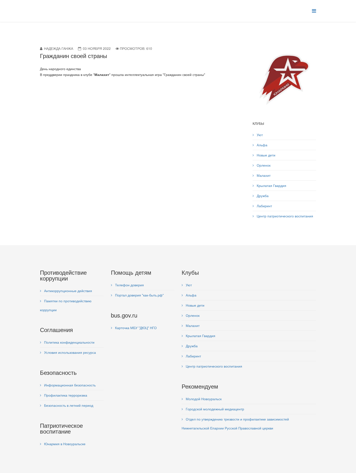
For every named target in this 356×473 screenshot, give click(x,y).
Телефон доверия (129, 284)
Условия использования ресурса (69, 352)
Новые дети (265, 155)
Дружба (262, 195)
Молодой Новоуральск (203, 398)
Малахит (263, 175)
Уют (259, 134)
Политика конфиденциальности (68, 342)
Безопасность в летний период (68, 405)
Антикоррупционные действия (67, 290)
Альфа (261, 144)
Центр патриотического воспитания (284, 216)
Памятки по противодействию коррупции (66, 305)
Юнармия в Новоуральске (64, 443)
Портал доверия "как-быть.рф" (139, 295)
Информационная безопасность (69, 385)
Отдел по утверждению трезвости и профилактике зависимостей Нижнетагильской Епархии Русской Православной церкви (235, 423)
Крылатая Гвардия (271, 185)
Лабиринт (264, 205)
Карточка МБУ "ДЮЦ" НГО (135, 327)
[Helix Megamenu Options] (314, 10)
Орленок (263, 165)
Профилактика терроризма (65, 395)
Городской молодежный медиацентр (214, 408)
